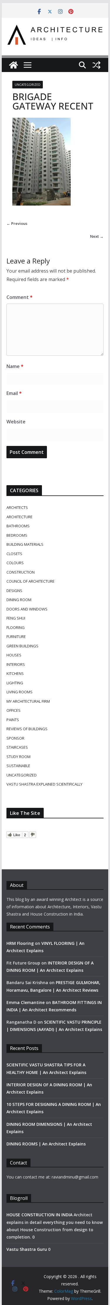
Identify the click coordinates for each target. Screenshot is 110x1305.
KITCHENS (15, 673)
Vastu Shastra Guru (26, 1249)
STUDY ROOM (18, 756)
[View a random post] (96, 65)
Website (16, 421)
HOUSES (13, 655)
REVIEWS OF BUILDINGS (27, 728)
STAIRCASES (17, 747)
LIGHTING (14, 682)
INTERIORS (15, 664)
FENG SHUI (15, 618)
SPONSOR (15, 738)
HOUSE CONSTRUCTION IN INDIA (39, 1214)
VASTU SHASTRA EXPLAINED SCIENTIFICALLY (44, 784)
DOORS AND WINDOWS (27, 609)
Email (14, 393)
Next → (97, 236)
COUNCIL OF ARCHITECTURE (30, 581)
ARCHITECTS (17, 507)
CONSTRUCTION (20, 572)
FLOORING (15, 627)
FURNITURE (16, 636)
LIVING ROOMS (19, 692)
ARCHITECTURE (19, 516)
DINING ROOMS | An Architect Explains (46, 1144)
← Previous (16, 223)
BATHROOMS (18, 526)
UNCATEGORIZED (27, 85)
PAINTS (12, 719)
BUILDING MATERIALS (24, 544)
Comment (19, 297)
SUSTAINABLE (18, 765)
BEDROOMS (16, 535)
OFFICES (13, 710)
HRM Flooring (20, 943)
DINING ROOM (18, 599)
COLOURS (15, 562)
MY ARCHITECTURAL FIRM (28, 701)
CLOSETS (14, 553)
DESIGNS (14, 590)
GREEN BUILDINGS (22, 646)
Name (14, 366)
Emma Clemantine (25, 1002)
